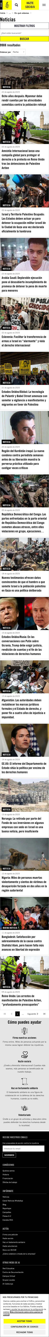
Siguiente (31, 1014)
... (10, 13)
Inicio (2, 13)
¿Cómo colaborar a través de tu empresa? (19, 1254)
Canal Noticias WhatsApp (13, 1201)
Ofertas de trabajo (10, 1182)
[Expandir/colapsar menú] (44, 5)
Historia (6, 1174)
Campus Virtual (9, 1276)
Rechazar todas (24, 1332)
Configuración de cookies (24, 1326)
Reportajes (7, 1208)
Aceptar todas (24, 1321)
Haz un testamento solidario (14, 1242)
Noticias (6, 1197)
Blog (4, 1204)
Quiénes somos (9, 1171)
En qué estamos (22, 13)
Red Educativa (8, 1268)
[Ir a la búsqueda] (16, 5)
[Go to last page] (44, 1013)
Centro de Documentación (13, 1272)
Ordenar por (5, 52)
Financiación (8, 1178)
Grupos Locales (9, 1280)
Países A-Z (7, 1216)
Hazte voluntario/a (10, 1246)
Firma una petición (10, 1234)
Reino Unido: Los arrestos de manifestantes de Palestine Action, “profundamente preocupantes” (22, 1000)
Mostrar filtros (24, 26)
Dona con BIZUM (9, 1250)
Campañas (7, 1212)
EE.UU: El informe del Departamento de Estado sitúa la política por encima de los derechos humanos (24, 768)
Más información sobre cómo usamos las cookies (23, 1313)
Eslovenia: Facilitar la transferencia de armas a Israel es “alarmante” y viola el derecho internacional (24, 341)
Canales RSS (8, 1220)
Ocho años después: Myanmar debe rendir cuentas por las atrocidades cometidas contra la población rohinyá (24, 100)
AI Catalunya (8, 1284)
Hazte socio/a (30, 5)
